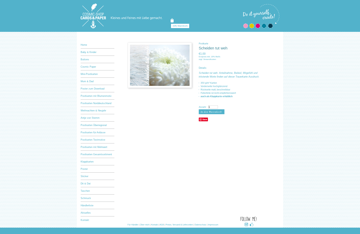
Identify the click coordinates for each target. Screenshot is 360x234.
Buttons (85, 59)
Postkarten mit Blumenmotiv (96, 96)
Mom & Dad (87, 81)
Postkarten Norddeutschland (96, 103)
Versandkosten (209, 59)
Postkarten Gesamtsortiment (96, 154)
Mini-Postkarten (89, 74)
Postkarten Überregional (94, 125)
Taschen (85, 190)
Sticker (84, 176)
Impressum (213, 225)
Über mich (144, 225)
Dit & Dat (86, 183)
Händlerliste (87, 205)
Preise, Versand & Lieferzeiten (179, 225)
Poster (84, 169)
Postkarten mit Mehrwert (94, 147)
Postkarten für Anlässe (93, 132)
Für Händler (133, 225)
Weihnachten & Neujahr (93, 110)
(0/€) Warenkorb (180, 26)
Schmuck (86, 198)
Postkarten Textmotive (93, 139)
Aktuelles (86, 212)
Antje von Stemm (90, 117)
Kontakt (85, 220)
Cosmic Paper (88, 66)
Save (204, 119)
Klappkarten (87, 161)
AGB (162, 225)
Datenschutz (200, 225)
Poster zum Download (92, 88)
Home (84, 44)
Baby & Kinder (88, 52)
